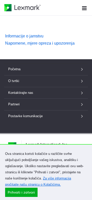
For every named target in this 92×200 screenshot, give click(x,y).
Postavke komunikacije (25, 116)
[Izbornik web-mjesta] (84, 8)
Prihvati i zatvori (21, 192)
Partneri (14, 104)
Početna (14, 69)
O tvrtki (13, 81)
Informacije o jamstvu (24, 36)
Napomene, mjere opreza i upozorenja (40, 43)
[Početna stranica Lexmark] (22, 7)
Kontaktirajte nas (20, 93)
